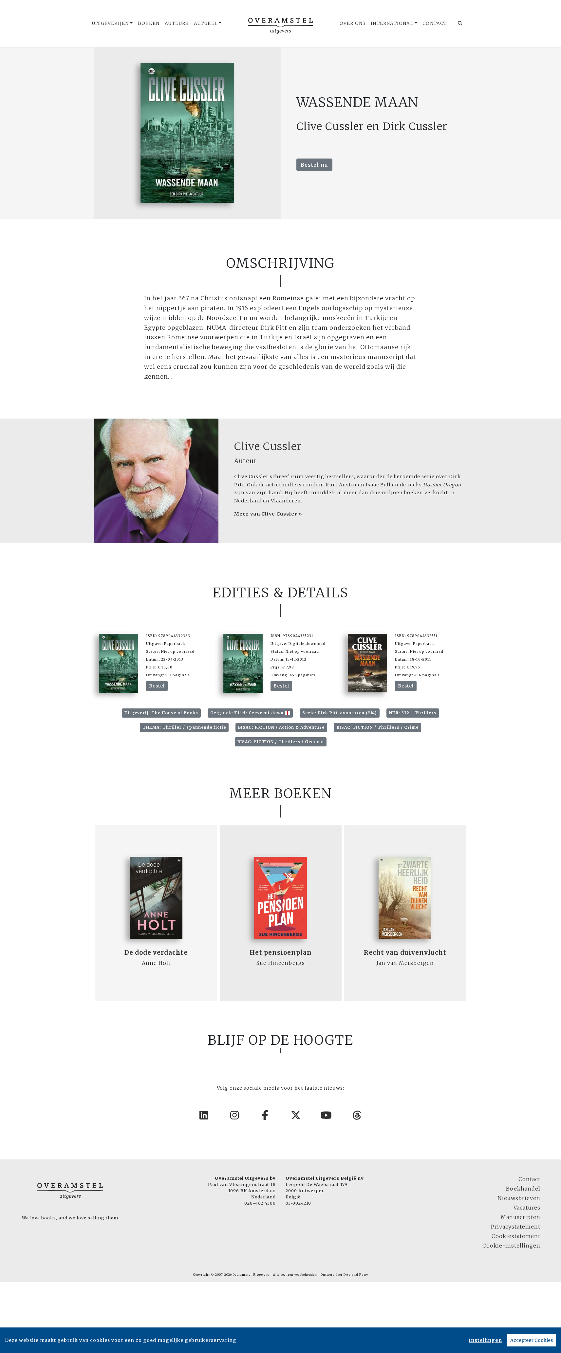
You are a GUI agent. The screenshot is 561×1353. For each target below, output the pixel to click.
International (392, 23)
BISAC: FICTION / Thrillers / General (280, 741)
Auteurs (176, 23)
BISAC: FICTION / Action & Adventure (281, 727)
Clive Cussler (268, 446)
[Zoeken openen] (460, 23)
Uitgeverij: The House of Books (161, 712)
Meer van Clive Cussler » (268, 514)
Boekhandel (523, 1188)
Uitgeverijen (110, 23)
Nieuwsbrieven (518, 1198)
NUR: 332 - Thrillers (413, 712)
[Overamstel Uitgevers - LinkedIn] (204, 1115)
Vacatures (527, 1207)
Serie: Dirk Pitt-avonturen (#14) (339, 712)
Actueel (206, 23)
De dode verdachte (156, 952)
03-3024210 (298, 1203)
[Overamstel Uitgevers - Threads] (357, 1115)
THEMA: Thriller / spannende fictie (184, 727)
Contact (434, 23)
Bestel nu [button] (314, 164)
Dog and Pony (356, 1274)
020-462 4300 (260, 1203)
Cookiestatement (516, 1236)
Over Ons (353, 23)
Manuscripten (520, 1217)
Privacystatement (515, 1226)
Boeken (148, 23)
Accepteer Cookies (531, 1340)
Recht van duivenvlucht (405, 952)
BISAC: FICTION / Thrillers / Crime (378, 727)
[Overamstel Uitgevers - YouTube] (326, 1115)
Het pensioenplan (281, 952)
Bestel (157, 686)
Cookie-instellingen (511, 1245)
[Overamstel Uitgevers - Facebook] (265, 1115)
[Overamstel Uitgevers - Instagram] (235, 1115)
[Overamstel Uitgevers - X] (296, 1115)
